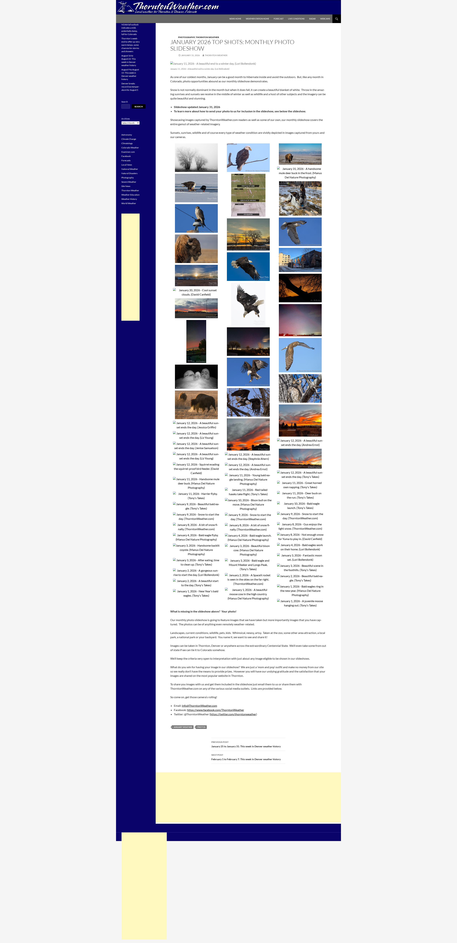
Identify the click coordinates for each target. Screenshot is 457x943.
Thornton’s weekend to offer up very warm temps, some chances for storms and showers (130, 45)
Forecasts (125, 160)
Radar (312, 18)
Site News (125, 186)
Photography (186, 37)
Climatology (127, 143)
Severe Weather (128, 182)
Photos (201, 727)
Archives (125, 118)
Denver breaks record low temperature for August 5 (130, 86)
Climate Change (128, 139)
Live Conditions (296, 18)
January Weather (182, 727)
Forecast (278, 18)
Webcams (325, 18)
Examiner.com (128, 152)
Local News (126, 164)
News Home (235, 18)
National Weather (129, 169)
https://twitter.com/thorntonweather (233, 714)
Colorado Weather (130, 147)
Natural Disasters (129, 173)
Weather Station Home (257, 18)
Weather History (129, 199)
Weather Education (130, 194)
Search (124, 101)
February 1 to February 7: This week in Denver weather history (246, 757)
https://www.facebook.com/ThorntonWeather (215, 710)
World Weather (128, 203)
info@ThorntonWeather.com (199, 705)
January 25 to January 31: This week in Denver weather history (246, 744)
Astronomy (126, 134)
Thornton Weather (207, 37)
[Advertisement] (248, 797)
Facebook (126, 156)
